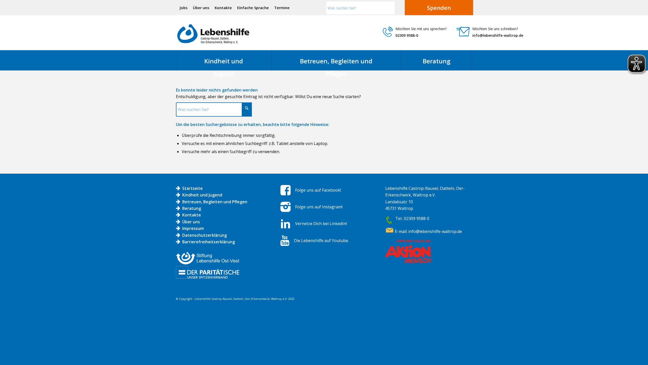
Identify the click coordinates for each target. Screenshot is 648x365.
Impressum (193, 228)
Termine (282, 7)
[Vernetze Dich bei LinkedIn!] (285, 224)
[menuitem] (183, 7)
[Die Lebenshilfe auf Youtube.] (284, 240)
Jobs (184, 7)
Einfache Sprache (253, 7)
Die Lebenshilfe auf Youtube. (321, 240)
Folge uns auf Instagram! (318, 207)
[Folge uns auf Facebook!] (285, 190)
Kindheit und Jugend (202, 195)
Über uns (201, 7)
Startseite (192, 188)
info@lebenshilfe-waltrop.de (497, 35)
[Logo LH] (213, 34)
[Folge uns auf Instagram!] (285, 207)
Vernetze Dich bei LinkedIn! (321, 223)
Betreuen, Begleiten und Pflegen (214, 202)
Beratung (191, 208)
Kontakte (223, 7)
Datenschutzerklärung (204, 235)
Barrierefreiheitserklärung (208, 242)
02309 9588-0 (406, 35)
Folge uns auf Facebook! (318, 190)
